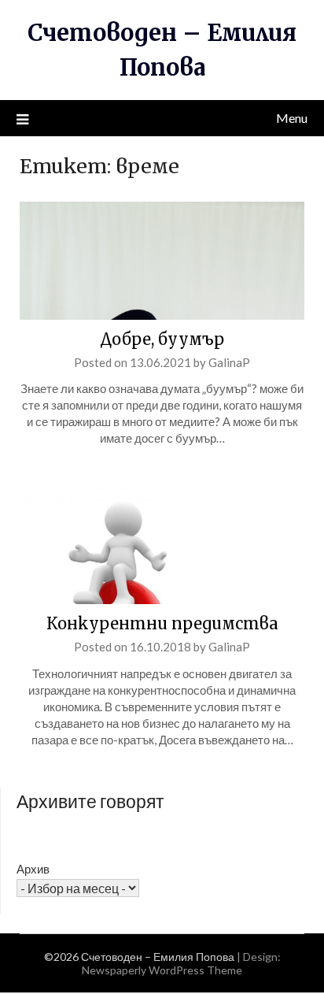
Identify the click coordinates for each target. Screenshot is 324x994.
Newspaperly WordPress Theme (162, 970)
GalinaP (229, 362)
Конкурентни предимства (162, 623)
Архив (33, 869)
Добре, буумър (162, 339)
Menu (291, 117)
